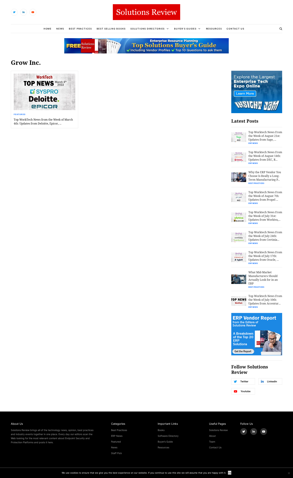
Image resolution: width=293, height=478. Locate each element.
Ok (229, 472)
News (60, 28)
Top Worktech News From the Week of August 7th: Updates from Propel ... (265, 195)
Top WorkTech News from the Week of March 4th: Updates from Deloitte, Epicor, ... (43, 121)
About (212, 435)
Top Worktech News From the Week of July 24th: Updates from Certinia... (265, 235)
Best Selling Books (111, 28)
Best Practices (80, 28)
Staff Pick (116, 453)
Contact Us (235, 28)
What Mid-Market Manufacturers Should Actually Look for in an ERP (263, 277)
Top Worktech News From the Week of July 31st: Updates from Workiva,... (265, 215)
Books (161, 430)
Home (48, 28)
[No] (288, 473)
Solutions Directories (147, 28)
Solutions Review (218, 430)
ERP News (253, 143)
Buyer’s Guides (185, 28)
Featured (20, 114)
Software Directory (168, 435)
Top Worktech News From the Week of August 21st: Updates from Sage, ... (265, 135)
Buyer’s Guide (165, 441)
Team (212, 441)
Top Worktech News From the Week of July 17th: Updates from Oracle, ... (265, 255)
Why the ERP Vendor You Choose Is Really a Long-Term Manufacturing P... (264, 175)
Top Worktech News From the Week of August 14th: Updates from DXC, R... (265, 155)
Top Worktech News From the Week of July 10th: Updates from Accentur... (265, 299)
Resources (214, 28)
